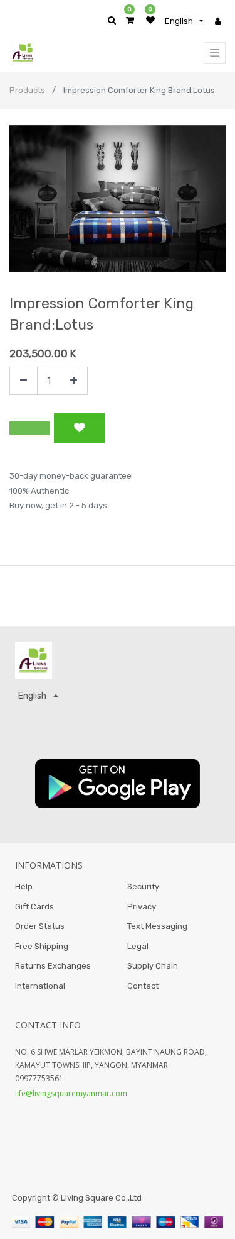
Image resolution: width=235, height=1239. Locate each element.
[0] (130, 20)
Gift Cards (34, 906)
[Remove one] (23, 381)
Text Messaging (157, 926)
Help (24, 886)
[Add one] (74, 381)
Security (143, 886)
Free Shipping (41, 946)
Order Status (40, 926)
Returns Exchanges (53, 965)
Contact (143, 986)
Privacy (141, 906)
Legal (138, 946)
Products (27, 90)
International (40, 986)
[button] (29, 428)
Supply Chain (152, 965)
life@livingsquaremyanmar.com (71, 1093)
